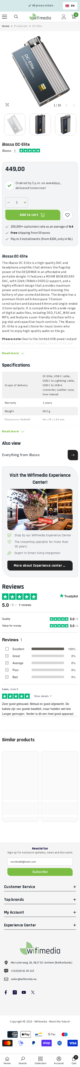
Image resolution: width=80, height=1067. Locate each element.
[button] (66, 105)
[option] (40, 71)
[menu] (4, 16)
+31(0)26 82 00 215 (22, 971)
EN (73, 5)
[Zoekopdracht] (16, 16)
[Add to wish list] (67, 215)
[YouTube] (23, 992)
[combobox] (70, 5)
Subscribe (40, 871)
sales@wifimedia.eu (24, 979)
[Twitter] (33, 992)
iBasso (6, 150)
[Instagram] (14, 992)
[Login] (64, 16)
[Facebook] (5, 992)
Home (5, 26)
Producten (21, 26)
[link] (20, 811)
